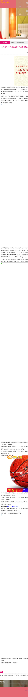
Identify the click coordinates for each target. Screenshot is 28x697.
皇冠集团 (20, 14)
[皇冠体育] (4, 1)
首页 (20, 6)
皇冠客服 (22, 42)
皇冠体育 (17, 42)
